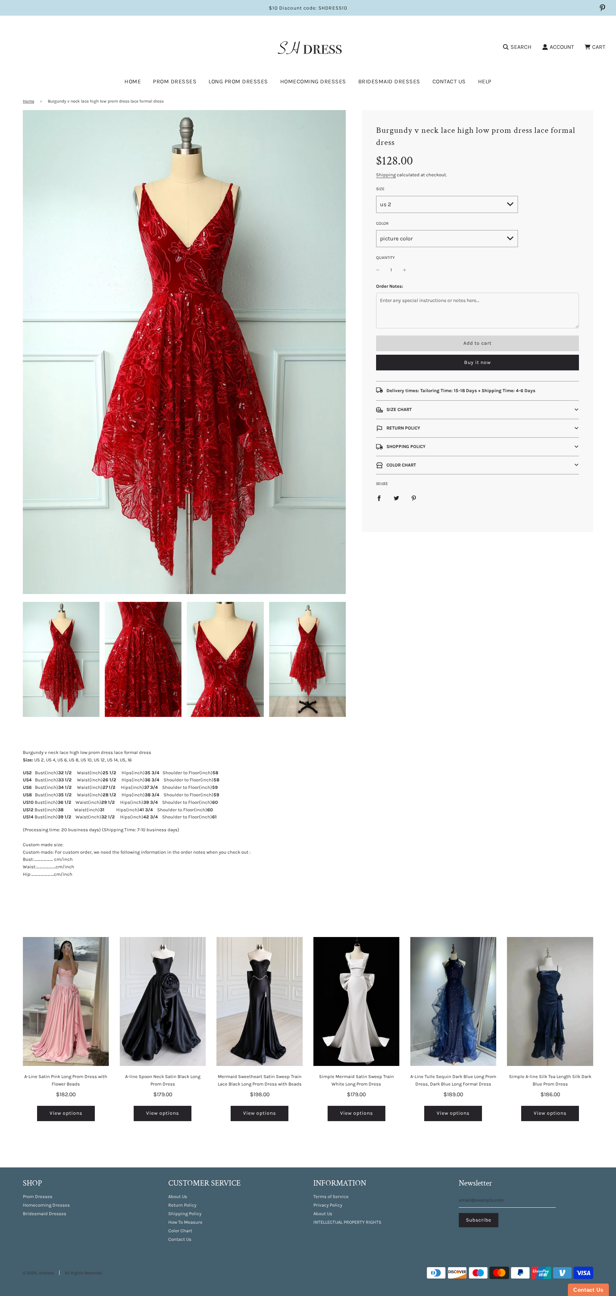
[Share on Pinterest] (414, 498)
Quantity (385, 257)
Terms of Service (331, 1196)
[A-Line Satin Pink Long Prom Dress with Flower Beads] (66, 1001)
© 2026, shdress (38, 1272)
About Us (177, 1196)
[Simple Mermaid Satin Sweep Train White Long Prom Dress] (356, 1001)
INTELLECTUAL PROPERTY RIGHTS (347, 1222)
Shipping (386, 174)
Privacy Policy (327, 1205)
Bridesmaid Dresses (389, 81)
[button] (477, 410)
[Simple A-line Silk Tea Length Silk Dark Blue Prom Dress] (550, 1001)
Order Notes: (389, 286)
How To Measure (185, 1222)
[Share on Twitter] (396, 498)
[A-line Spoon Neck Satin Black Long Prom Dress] (163, 1001)
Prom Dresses (37, 1196)
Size (380, 188)
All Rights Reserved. (83, 1272)
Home (132, 81)
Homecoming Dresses (313, 81)
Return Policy (182, 1205)
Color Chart (180, 1230)
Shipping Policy (184, 1213)
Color (382, 223)
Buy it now (477, 362)
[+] (404, 270)
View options (66, 1113)
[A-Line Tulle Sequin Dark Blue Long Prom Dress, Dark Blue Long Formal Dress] (453, 1001)
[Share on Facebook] (379, 498)
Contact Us (449, 81)
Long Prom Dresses (238, 81)
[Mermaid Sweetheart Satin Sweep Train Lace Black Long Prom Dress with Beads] (259, 1001)
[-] (378, 270)
